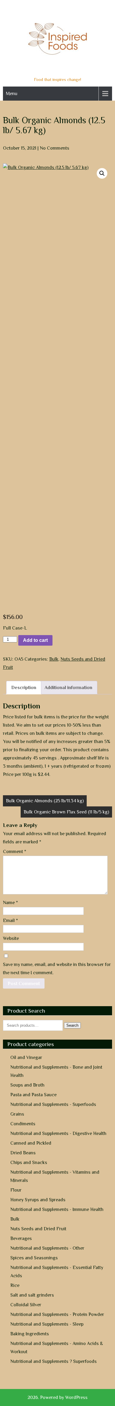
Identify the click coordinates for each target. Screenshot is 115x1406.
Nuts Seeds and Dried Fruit (38, 1228)
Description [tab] (23, 687)
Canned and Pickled (30, 1143)
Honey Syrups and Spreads (37, 1199)
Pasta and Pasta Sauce (33, 1094)
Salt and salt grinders (32, 1295)
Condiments (22, 1123)
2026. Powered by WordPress (57, 1397)
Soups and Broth (27, 1085)
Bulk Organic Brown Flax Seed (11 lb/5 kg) (66, 812)
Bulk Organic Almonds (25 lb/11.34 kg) (45, 800)
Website (11, 938)
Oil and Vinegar (26, 1057)
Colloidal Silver (25, 1304)
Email (10, 920)
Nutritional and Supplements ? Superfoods (53, 1361)
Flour (16, 1190)
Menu (11, 93)
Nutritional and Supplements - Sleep (46, 1324)
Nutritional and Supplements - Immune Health (57, 1209)
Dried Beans (23, 1152)
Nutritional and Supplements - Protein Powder (57, 1314)
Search (72, 1025)
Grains (17, 1114)
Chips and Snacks (28, 1162)
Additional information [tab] (68, 687)
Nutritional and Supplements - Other (47, 1248)
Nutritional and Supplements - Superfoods (53, 1104)
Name (10, 902)
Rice (14, 1285)
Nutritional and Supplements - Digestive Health (58, 1133)
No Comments (54, 148)
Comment (14, 851)
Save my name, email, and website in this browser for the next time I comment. (57, 968)
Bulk (53, 659)
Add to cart (35, 640)
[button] (102, 173)
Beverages (21, 1238)
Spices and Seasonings (34, 1258)
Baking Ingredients (29, 1333)
